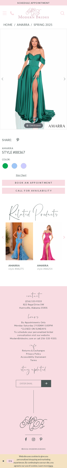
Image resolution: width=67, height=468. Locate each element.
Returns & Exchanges (33, 350)
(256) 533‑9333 (33, 301)
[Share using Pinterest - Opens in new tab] (17, 140)
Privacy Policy (33, 353)
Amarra (23, 24)
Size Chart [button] (21, 175)
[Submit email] (46, 383)
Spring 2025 (43, 24)
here (51, 466)
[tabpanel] (33, 79)
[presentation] (19, 241)
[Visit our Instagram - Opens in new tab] (33, 439)
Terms (33, 360)
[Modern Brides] (33, 13)
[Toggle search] (62, 13)
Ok (10, 461)
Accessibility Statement (33, 357)
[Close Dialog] (3, 461)
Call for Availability (34, 190)
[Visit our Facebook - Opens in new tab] (26, 439)
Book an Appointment (34, 182)
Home (8, 24)
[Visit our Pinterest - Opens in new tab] (41, 439)
